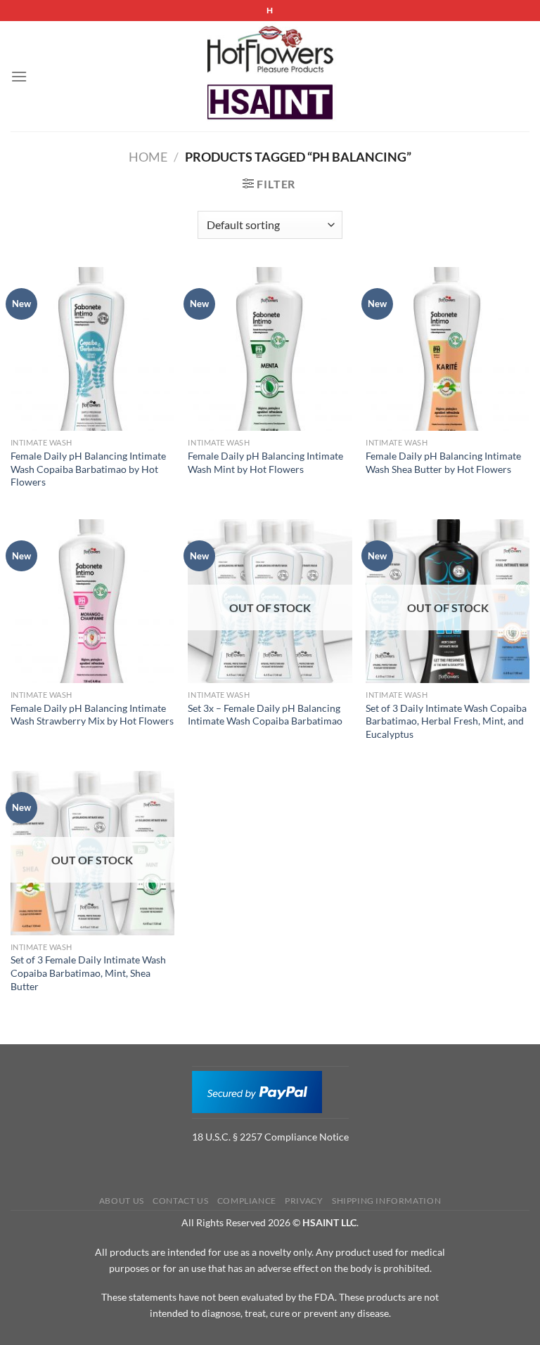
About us (121, 1200)
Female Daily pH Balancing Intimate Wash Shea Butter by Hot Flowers (443, 462)
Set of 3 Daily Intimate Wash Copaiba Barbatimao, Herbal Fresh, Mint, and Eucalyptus (446, 721)
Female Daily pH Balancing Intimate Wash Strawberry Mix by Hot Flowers (92, 714)
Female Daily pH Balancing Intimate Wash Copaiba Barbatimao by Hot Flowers (88, 469)
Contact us (180, 1200)
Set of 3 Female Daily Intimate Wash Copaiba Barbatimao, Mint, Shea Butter (88, 973)
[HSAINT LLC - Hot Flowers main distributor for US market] (270, 76)
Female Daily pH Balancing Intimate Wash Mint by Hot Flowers (265, 462)
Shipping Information (386, 1200)
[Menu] (19, 76)
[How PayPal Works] (257, 1090)
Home (148, 156)
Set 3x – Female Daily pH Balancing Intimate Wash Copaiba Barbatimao (265, 714)
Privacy (304, 1200)
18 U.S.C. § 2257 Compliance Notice (270, 1137)
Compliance (246, 1200)
